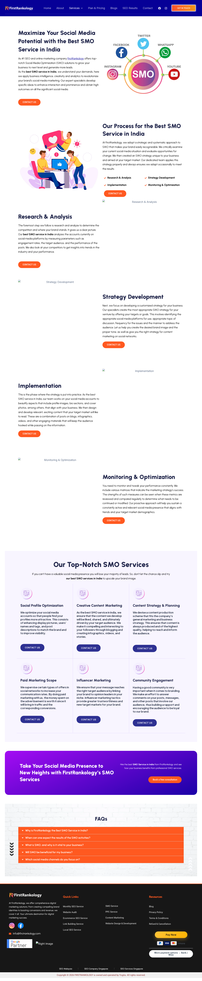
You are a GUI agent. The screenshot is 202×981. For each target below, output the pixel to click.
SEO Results (130, 8)
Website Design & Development (120, 923)
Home (47, 8)
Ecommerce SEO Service (75, 918)
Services (74, 8)
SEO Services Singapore (131, 969)
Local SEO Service (72, 930)
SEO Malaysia (65, 969)
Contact (148, 8)
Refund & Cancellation (160, 924)
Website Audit (70, 912)
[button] (81, 8)
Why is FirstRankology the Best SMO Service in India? (56, 830)
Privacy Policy (156, 912)
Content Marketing (114, 917)
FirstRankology (75, 58)
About (60, 8)
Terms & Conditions (159, 918)
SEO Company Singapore (96, 969)
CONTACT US (32, 647)
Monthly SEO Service (73, 906)
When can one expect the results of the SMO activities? (57, 837)
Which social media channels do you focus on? (52, 859)
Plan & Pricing (96, 8)
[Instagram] (166, 8)
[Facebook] (159, 8)
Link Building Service (73, 924)
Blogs (113, 8)
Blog (151, 906)
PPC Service (111, 911)
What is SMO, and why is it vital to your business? (54, 845)
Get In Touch (183, 8)
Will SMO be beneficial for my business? (49, 852)
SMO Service (111, 906)
